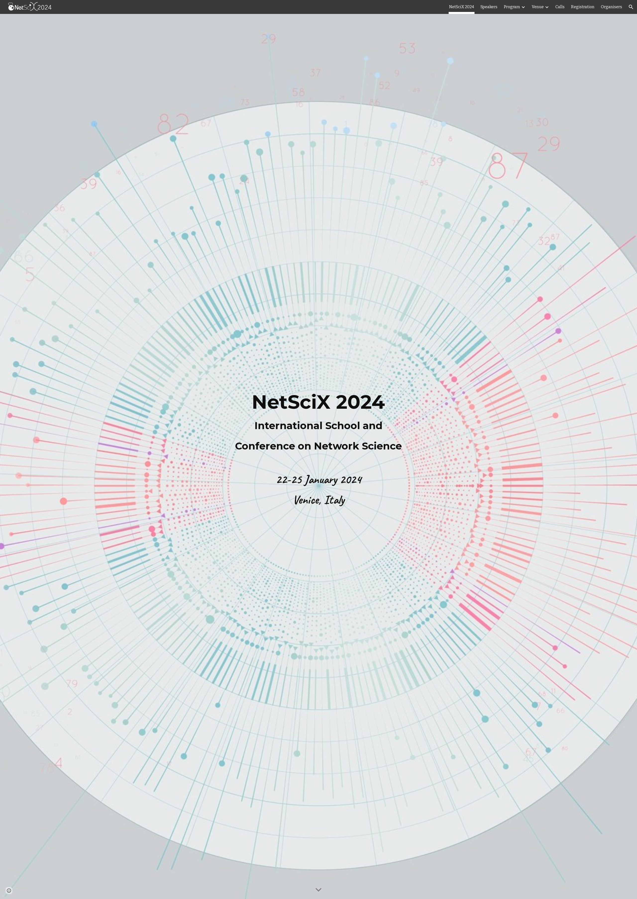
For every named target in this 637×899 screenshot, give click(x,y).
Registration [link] (582, 6)
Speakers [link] (488, 6)
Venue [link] (538, 6)
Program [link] (512, 6)
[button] (631, 7)
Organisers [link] (611, 6)
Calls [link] (560, 6)
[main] (318, 422)
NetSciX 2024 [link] (461, 6)
